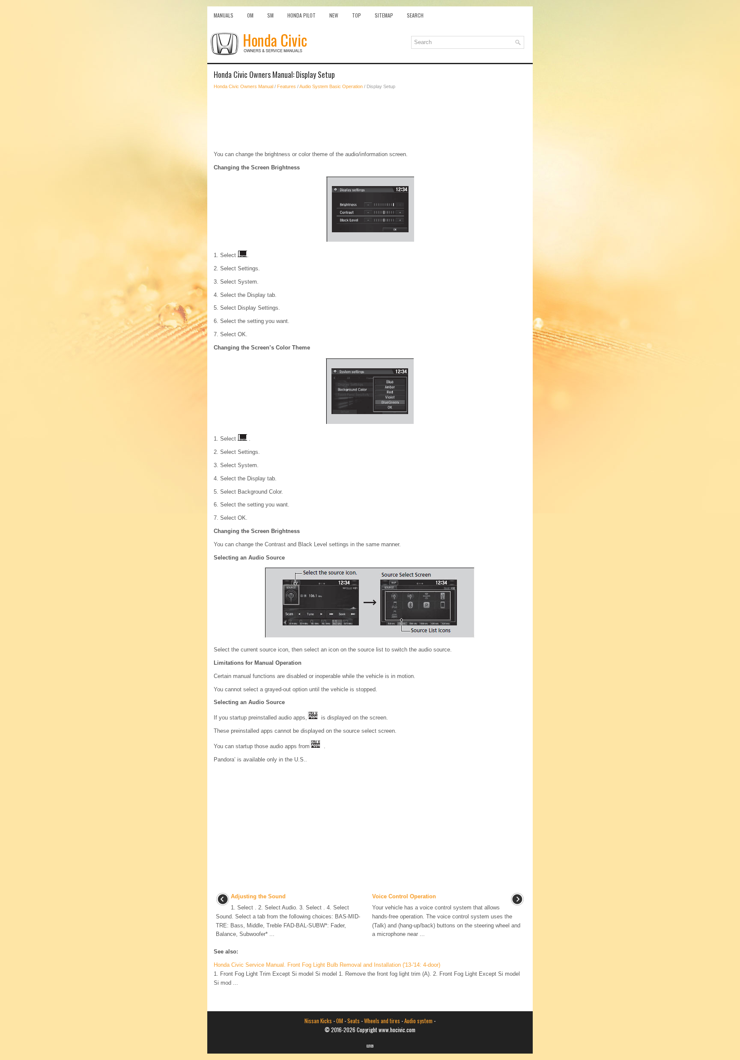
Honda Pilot (301, 15)
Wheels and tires (382, 1020)
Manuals (223, 15)
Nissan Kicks (318, 1020)
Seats (353, 1020)
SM (270, 15)
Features (286, 86)
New (333, 15)
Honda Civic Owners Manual (243, 86)
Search (415, 15)
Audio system (418, 1020)
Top (356, 15)
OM (250, 15)
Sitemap (384, 15)
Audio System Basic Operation (331, 86)
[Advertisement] (370, 120)
